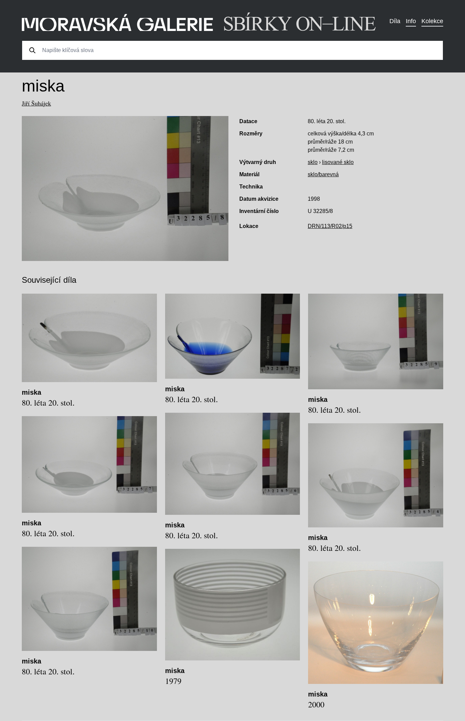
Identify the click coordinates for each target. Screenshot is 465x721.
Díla (394, 21)
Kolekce (432, 21)
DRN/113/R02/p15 (330, 226)
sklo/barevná (323, 174)
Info (411, 21)
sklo (313, 162)
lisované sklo (338, 162)
